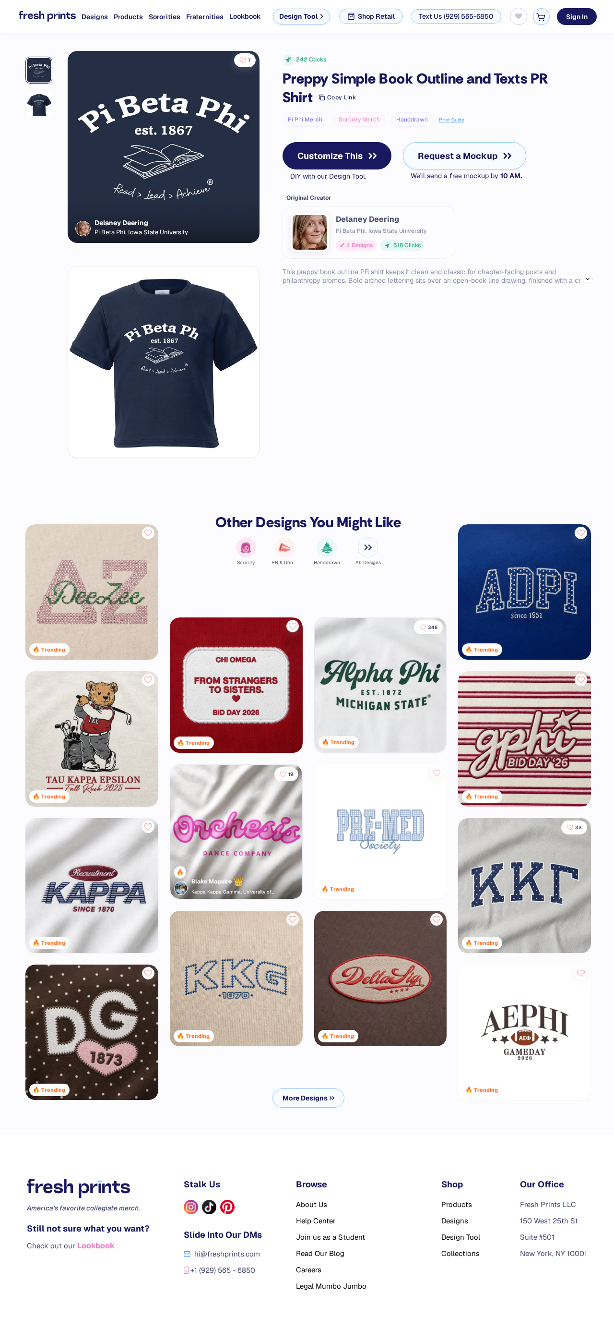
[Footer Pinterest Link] (227, 1207)
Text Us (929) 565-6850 (456, 16)
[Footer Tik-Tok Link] (209, 1207)
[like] (148, 533)
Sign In (577, 16)
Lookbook (245, 16)
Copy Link (341, 97)
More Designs (305, 1098)
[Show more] (587, 279)
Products (128, 16)
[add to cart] (541, 16)
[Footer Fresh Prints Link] (88, 1188)
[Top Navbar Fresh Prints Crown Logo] (40, 16)
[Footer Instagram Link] (191, 1207)
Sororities (164, 16)
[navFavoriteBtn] (518, 16)
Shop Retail (376, 16)
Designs (95, 16)
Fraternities (205, 16)
